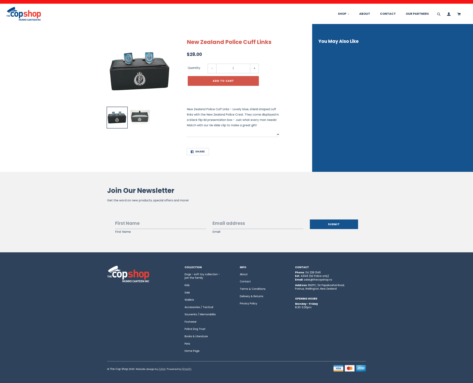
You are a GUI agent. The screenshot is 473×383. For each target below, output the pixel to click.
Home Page (192, 351)
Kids (187, 285)
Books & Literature (196, 336)
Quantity (194, 68)
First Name (123, 232)
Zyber (162, 369)
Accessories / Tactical (199, 307)
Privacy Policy (248, 303)
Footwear (191, 322)
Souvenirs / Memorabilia (200, 314)
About (244, 274)
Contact (245, 281)
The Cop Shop (119, 369)
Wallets (189, 300)
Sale (187, 292)
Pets (187, 344)
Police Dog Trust (195, 329)
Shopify (187, 369)
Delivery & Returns (251, 296)
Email (216, 232)
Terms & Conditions (253, 289)
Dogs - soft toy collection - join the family (202, 276)
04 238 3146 (313, 272)
